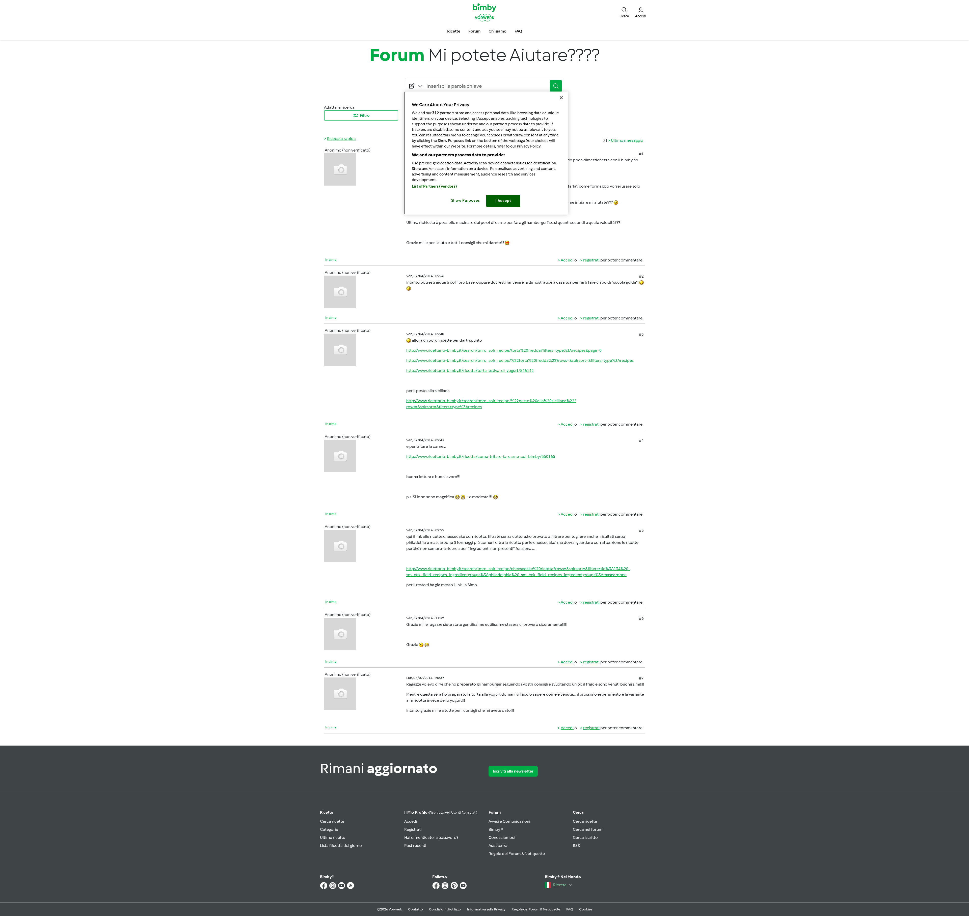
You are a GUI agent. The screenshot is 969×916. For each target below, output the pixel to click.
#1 (641, 154)
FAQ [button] (518, 31)
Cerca (578, 812)
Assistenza (498, 845)
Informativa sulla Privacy (486, 909)
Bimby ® (496, 829)
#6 (641, 618)
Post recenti (415, 845)
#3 (641, 334)
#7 (641, 678)
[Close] (561, 97)
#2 (641, 276)
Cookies (585, 909)
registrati (591, 260)
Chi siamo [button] (497, 31)
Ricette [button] (453, 31)
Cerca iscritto (585, 837)
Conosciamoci (502, 837)
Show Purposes (465, 200)
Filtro (365, 115)
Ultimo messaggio (627, 140)
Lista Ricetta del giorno (341, 845)
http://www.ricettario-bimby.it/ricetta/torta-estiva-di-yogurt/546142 (470, 370)
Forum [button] (474, 31)
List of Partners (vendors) (434, 186)
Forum (495, 812)
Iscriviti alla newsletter (513, 771)
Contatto (415, 909)
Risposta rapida (341, 138)
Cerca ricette (332, 821)
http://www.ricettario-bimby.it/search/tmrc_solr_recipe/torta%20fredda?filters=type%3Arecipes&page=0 (504, 350)
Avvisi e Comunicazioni (509, 821)
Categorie (329, 829)
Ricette (326, 812)
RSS (576, 845)
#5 (641, 530)
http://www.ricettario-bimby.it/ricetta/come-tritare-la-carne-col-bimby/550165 (480, 456)
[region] (486, 153)
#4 (641, 440)
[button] (624, 12)
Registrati (413, 829)
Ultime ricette (332, 837)
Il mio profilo (440, 812)
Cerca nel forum (587, 829)
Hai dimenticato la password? (431, 837)
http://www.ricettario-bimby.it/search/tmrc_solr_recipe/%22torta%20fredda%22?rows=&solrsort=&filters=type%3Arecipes (520, 360)
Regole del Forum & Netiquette (517, 853)
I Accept (503, 200)
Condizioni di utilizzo (445, 909)
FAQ (569, 909)
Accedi (567, 260)
